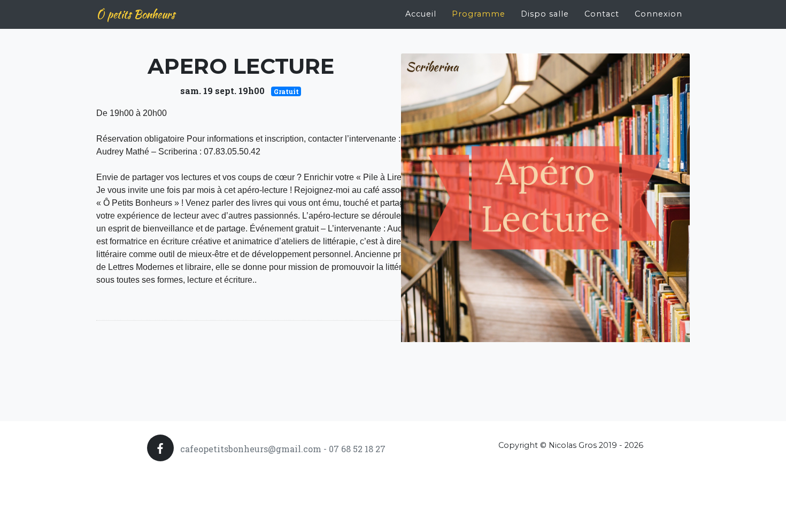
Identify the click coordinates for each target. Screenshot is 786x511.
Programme (478, 14)
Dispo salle (545, 14)
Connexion (658, 14)
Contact (601, 14)
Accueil (420, 14)
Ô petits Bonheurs (135, 14)
